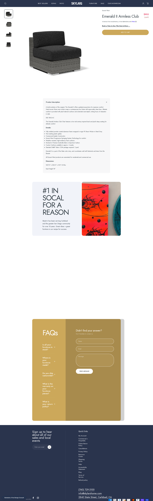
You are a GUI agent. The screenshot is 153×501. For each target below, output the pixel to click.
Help (80, 464)
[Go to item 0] (8, 13)
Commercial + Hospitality (83, 440)
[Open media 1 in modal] (54, 49)
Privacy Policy (82, 452)
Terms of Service (81, 476)
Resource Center (81, 456)
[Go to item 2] (8, 24)
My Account (82, 436)
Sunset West (106, 11)
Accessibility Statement (82, 468)
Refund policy (83, 480)
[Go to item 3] (8, 34)
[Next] (90, 53)
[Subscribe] (49, 447)
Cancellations (82, 449)
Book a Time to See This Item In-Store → (116, 26)
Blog (79, 472)
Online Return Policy (82, 445)
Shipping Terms (81, 460)
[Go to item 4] (8, 44)
